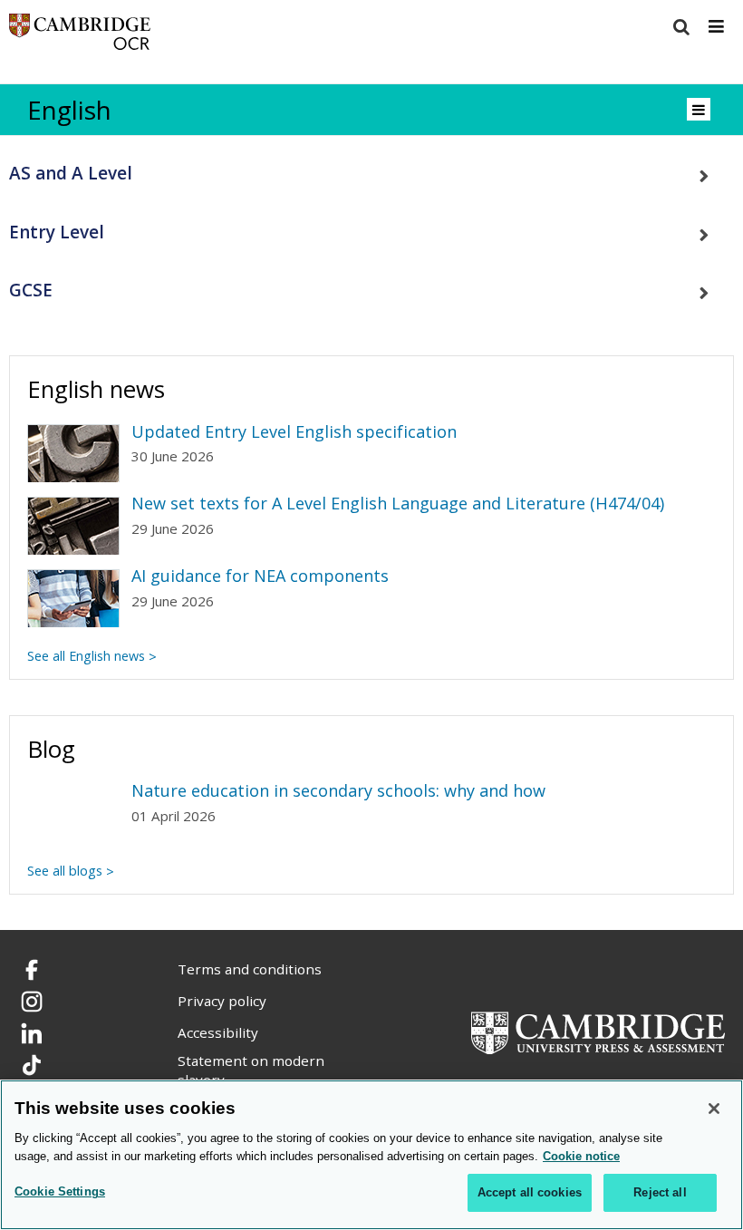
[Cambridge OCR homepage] (79, 36)
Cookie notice (581, 1156)
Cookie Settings (59, 1191)
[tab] (371, 173)
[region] (371, 1155)
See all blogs (64, 870)
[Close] (714, 1108)
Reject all (659, 1192)
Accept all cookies (530, 1192)
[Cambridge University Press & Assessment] (598, 1031)
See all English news (86, 655)
